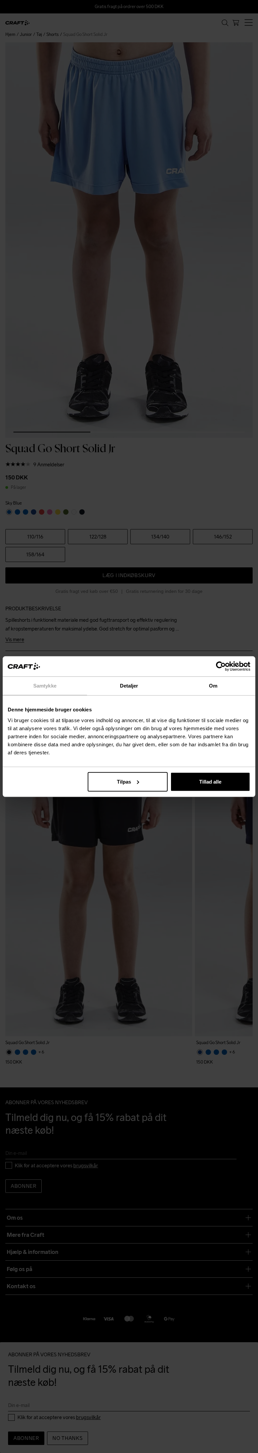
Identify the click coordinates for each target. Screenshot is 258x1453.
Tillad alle (210, 781)
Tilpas (124, 781)
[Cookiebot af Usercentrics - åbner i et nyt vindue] (220, 666)
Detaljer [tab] (129, 686)
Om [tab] (213, 686)
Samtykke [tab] (44, 686)
